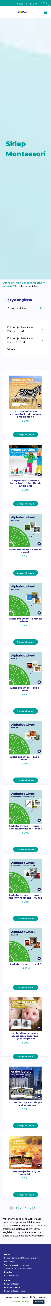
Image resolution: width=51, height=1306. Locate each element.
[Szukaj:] (45, 3)
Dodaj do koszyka (25, 435)
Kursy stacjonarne (12, 1287)
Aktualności (22, 4)
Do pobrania (9, 1272)
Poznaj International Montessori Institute (21, 1258)
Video (11, 349)
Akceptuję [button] (39, 1301)
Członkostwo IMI (11, 1275)
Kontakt (33, 4)
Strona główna (11, 282)
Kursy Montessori (11, 1284)
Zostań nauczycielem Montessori (18, 1268)
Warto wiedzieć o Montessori (16, 1265)
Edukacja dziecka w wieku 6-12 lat (20, 340)
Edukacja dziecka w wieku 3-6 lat (20, 329)
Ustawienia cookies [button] (19, 1301)
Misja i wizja (9, 1261)
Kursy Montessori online (14, 1291)
